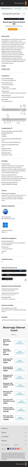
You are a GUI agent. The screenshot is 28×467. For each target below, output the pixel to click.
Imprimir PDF (12, 29)
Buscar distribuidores (20, 342)
